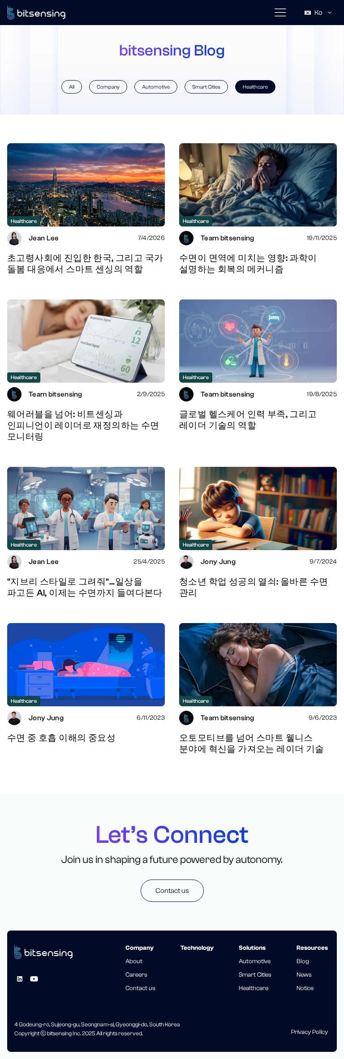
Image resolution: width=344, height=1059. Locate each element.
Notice (305, 988)
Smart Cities (206, 87)
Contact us (172, 891)
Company (108, 87)
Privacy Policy (309, 1032)
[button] (280, 12)
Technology (197, 948)
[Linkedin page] (19, 979)
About (133, 961)
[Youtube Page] (34, 979)
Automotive (156, 87)
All (71, 87)
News (304, 974)
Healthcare (255, 87)
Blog (303, 961)
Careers (136, 974)
